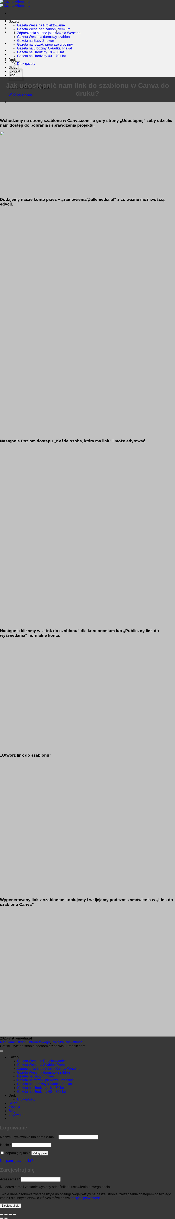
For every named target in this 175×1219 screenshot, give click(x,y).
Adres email (10, 1179)
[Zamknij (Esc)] (1, 1214)
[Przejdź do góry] (1, 1051)
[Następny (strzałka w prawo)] (6, 1218)
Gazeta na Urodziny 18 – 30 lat (40, 52)
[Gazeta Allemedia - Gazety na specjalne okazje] (15, 3)
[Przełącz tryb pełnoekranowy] (10, 1214)
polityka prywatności (86, 1198)
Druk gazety (26, 63)
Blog (12, 1111)
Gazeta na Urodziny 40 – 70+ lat (41, 56)
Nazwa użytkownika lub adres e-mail (29, 1137)
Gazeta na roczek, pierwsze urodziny (45, 44)
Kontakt (14, 1107)
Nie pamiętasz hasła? (16, 1161)
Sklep (13, 1103)
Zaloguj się (40, 1153)
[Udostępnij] (6, 1214)
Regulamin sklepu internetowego (25, 1042)
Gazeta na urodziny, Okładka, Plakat (44, 48)
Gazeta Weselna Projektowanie (41, 25)
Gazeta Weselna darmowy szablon (43, 37)
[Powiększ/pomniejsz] (14, 1214)
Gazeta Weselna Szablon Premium (43, 29)
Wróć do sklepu (20, 94)
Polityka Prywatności (67, 1042)
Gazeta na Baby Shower (35, 40)
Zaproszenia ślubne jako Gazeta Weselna (48, 33)
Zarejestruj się (10, 1205)
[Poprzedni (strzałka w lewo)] (1, 1218)
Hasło (5, 1145)
